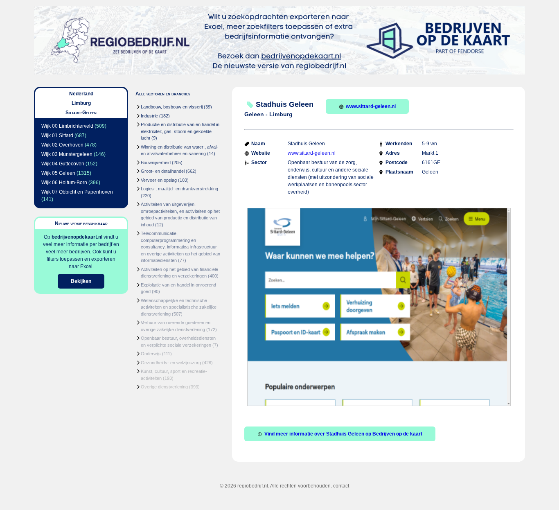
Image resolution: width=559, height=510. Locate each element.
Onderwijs (151, 353)
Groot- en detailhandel (163, 171)
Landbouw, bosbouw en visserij (172, 106)
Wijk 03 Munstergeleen (66, 154)
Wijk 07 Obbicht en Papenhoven (77, 192)
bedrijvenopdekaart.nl (77, 237)
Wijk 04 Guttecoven (62, 164)
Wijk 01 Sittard (57, 135)
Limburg (81, 103)
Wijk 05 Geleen (58, 173)
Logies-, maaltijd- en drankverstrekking (179, 188)
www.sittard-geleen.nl (371, 106)
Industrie (149, 115)
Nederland (81, 94)
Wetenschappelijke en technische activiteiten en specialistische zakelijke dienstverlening (178, 307)
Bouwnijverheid (156, 162)
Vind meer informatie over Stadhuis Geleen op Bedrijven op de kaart (343, 434)
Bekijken (81, 281)
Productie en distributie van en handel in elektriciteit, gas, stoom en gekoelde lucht (180, 131)
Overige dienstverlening (164, 386)
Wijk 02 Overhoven (62, 145)
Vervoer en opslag (159, 180)
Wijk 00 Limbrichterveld (67, 126)
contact (341, 486)
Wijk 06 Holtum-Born (64, 182)
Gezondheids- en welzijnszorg (171, 362)
